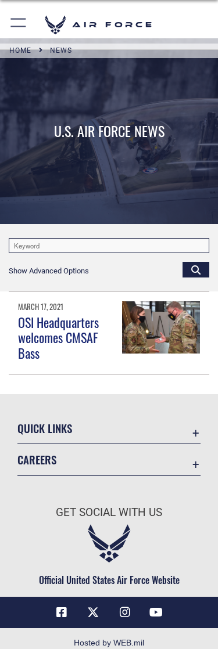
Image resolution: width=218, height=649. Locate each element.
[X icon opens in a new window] (93, 612)
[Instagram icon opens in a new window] (125, 612)
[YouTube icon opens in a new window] (156, 612)
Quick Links (44, 428)
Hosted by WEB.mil (109, 642)
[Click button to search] (196, 269)
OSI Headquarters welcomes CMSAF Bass (58, 337)
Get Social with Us (109, 512)
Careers (36, 459)
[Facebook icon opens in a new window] (61, 612)
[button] (19, 24)
